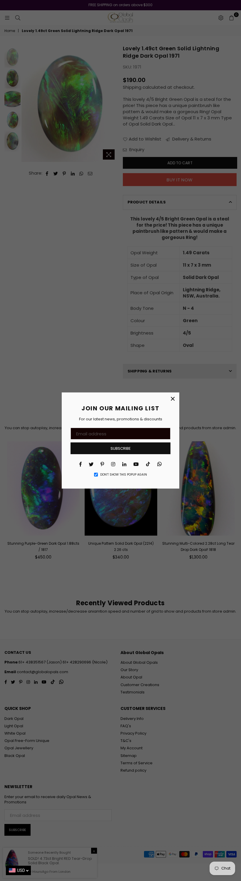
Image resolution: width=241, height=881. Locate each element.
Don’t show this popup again (123, 475)
